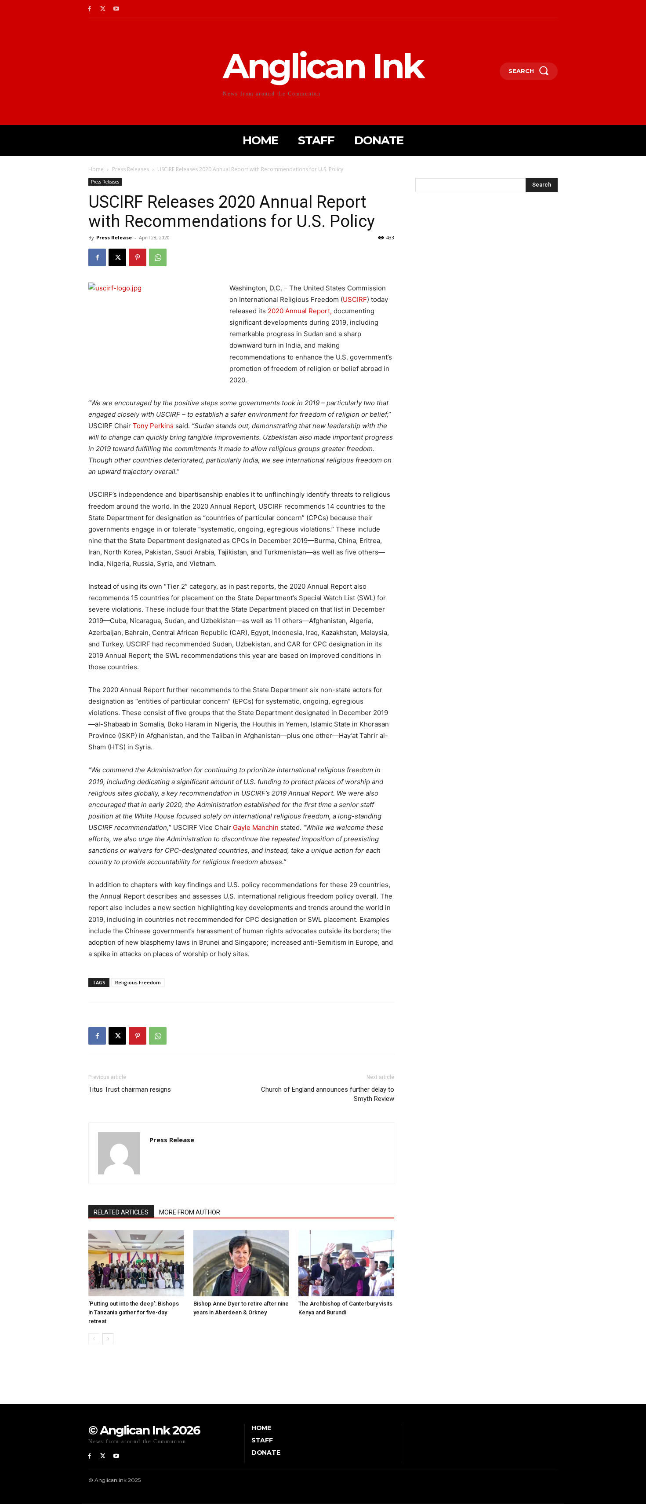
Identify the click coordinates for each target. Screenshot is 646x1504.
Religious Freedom (138, 982)
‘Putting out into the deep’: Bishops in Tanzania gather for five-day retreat (133, 1312)
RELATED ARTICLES (121, 1212)
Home (96, 169)
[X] (103, 9)
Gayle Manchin (256, 827)
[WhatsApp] (158, 257)
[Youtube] (116, 9)
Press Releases (130, 169)
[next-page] (107, 1338)
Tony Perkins (153, 426)
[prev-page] (93, 1338)
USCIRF (355, 299)
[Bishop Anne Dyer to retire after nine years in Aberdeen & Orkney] (241, 1263)
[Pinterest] (137, 257)
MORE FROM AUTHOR (189, 1212)
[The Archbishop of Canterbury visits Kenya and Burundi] (346, 1263)
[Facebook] (89, 9)
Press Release (114, 237)
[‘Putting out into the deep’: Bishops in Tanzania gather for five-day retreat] (136, 1263)
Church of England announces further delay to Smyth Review (327, 1094)
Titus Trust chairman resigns (129, 1089)
